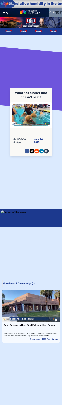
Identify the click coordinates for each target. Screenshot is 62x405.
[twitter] (31, 151)
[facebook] (27, 151)
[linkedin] (41, 151)
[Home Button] (30, 12)
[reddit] (36, 151)
